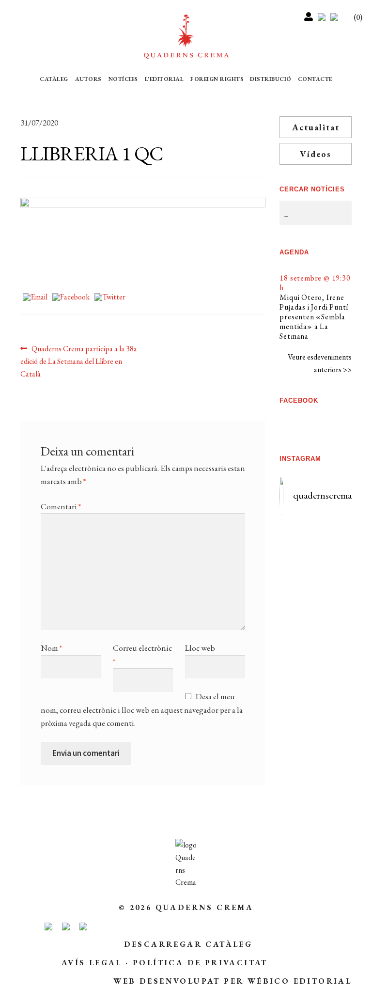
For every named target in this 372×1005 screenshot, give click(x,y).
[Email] (35, 297)
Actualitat (316, 127)
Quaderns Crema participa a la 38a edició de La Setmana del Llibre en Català (78, 361)
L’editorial (164, 79)
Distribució (271, 79)
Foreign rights (217, 79)
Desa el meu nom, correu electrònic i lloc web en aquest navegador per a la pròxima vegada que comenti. (142, 709)
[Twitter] (110, 297)
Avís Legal (92, 963)
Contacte (315, 79)
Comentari (61, 506)
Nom (51, 648)
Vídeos (315, 153)
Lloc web (200, 648)
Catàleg (54, 79)
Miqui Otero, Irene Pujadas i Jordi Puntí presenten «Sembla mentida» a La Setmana (313, 316)
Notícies (123, 79)
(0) (358, 17)
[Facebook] (71, 297)
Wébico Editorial (300, 981)
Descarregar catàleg (188, 944)
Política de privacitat (200, 963)
